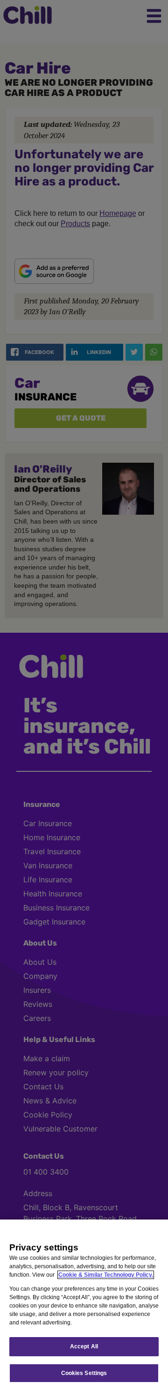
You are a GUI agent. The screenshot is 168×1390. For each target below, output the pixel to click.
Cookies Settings (84, 1373)
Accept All (84, 1346)
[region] (84, 1305)
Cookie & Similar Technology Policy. (105, 1275)
